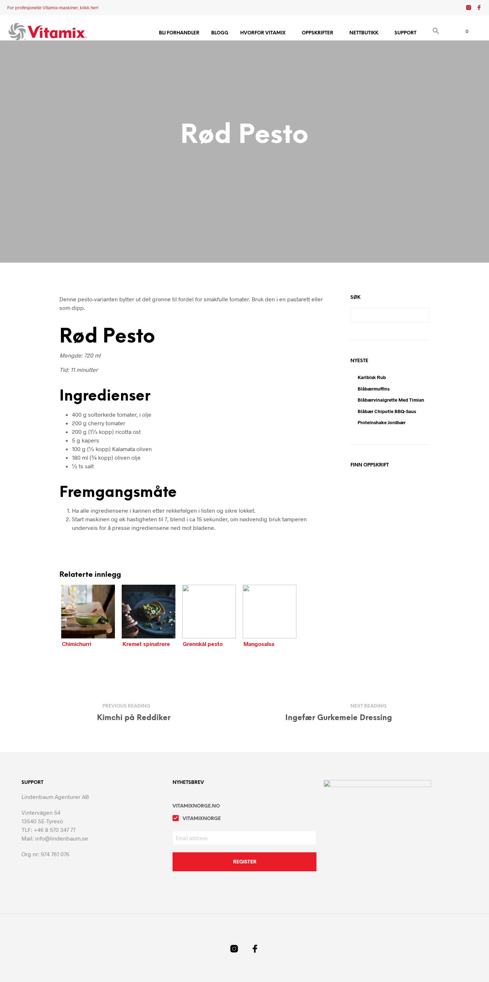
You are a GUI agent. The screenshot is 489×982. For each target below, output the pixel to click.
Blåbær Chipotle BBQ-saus (387, 411)
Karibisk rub (372, 377)
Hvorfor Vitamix (263, 33)
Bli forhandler (179, 33)
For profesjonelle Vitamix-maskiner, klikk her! (52, 7)
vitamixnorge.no (196, 806)
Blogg (219, 33)
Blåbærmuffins (373, 389)
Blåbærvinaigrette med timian (391, 400)
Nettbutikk (363, 33)
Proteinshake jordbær (382, 422)
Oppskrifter (317, 33)
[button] (436, 32)
